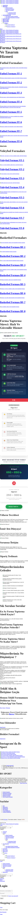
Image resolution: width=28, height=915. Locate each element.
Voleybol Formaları (7, 794)
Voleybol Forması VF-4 (12, 187)
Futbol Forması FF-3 (11, 92)
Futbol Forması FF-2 (11, 82)
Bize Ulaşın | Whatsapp (5, 707)
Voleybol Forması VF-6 (12, 207)
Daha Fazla (3, 146)
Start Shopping (3, 912)
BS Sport (5, 819)
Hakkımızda (5, 808)
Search (2, 829)
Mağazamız (5, 807)
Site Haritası (5, 809)
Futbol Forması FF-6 (11, 122)
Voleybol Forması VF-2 (12, 169)
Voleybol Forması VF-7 (12, 218)
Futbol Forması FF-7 (11, 131)
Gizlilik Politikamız (7, 812)
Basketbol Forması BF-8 (12, 311)
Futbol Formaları (6, 792)
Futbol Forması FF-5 (11, 112)
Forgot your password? (13, 895)
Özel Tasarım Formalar (8, 797)
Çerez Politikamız (6, 810)
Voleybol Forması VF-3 (12, 178)
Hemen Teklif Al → (14, 506)
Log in (2, 898)
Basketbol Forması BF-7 (12, 302)
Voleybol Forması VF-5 (12, 197)
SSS (4, 805)
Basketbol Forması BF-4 (12, 275)
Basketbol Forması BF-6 (12, 293)
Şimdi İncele (2, 727)
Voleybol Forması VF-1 (12, 160)
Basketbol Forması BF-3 (12, 265)
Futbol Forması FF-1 (11, 73)
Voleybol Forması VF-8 (12, 228)
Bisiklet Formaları (6, 795)
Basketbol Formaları (7, 793)
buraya (11, 714)
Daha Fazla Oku (23, 783)
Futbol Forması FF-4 (11, 101)
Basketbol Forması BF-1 (12, 247)
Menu (1, 28)
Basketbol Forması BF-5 (12, 284)
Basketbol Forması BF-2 (12, 256)
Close (1, 825)
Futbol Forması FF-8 (11, 141)
